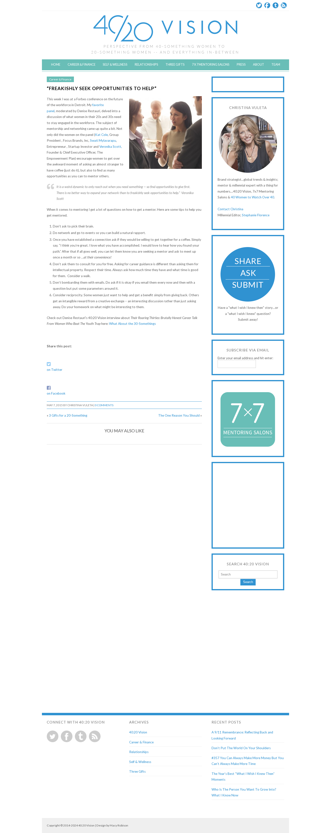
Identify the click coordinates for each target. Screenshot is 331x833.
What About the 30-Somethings (132, 324)
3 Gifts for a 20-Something (68, 415)
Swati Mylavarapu (103, 140)
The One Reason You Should (179, 415)
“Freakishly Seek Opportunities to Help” (102, 88)
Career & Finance (81, 64)
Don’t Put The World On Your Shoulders (241, 748)
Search (248, 582)
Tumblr (275, 5)
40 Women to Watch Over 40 (252, 197)
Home (55, 64)
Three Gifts (175, 64)
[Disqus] (124, 509)
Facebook (267, 5)
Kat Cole (101, 135)
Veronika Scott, (110, 146)
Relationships (146, 64)
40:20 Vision (138, 732)
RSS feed (95, 736)
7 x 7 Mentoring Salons (210, 64)
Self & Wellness (115, 64)
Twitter (259, 5)
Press (241, 64)
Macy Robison (119, 825)
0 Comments (104, 405)
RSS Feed (284, 5)
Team (275, 64)
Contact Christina (230, 209)
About (258, 64)
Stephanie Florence (255, 215)
